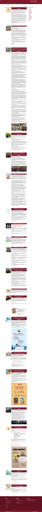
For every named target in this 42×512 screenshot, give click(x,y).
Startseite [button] (7, 3)
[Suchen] (36, 1)
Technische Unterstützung (8, 500)
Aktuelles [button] (10, 3)
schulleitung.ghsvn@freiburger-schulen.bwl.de (21, 500)
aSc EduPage (35, 511)
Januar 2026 (30, 11)
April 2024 (30, 19)
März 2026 (30, 10)
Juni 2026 (30, 9)
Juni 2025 (30, 14)
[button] (33, 0)
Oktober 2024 (30, 17)
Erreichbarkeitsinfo (8, 501)
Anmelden (35, 0)
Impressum (7, 504)
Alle (29, 20)
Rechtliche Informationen (8, 502)
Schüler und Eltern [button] (20, 3)
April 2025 (30, 15)
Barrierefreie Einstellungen (8, 511)
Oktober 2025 (30, 12)
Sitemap (7, 505)
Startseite (7, 5)
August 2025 (30, 13)
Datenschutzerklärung (8, 503)
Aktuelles (10, 5)
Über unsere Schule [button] (14, 3)
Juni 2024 (30, 18)
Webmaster (7, 499)
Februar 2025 (30, 16)
